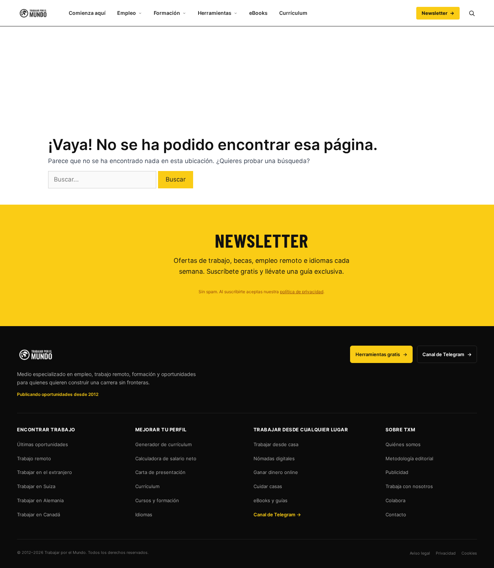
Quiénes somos (403, 444)
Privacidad (446, 553)
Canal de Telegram (447, 354)
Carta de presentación (160, 472)
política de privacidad (301, 291)
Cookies (469, 553)
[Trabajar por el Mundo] (33, 13)
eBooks (258, 13)
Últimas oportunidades (42, 444)
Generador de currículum (163, 444)
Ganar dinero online (276, 472)
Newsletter (438, 13)
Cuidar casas (268, 486)
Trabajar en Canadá (38, 514)
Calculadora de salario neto (165, 458)
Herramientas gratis (381, 354)
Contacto (396, 514)
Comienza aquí (87, 13)
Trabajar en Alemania (40, 500)
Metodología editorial (409, 458)
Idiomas (143, 514)
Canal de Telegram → (277, 514)
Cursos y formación (157, 500)
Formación (167, 13)
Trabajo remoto (34, 458)
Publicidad (397, 472)
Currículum (293, 13)
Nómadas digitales (274, 458)
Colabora (395, 500)
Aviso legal (420, 553)
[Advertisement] (247, 77)
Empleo (126, 13)
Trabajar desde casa (276, 444)
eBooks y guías (271, 500)
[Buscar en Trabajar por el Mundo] (471, 13)
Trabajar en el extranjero (44, 472)
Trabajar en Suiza (36, 486)
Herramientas (214, 13)
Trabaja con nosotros (409, 486)
